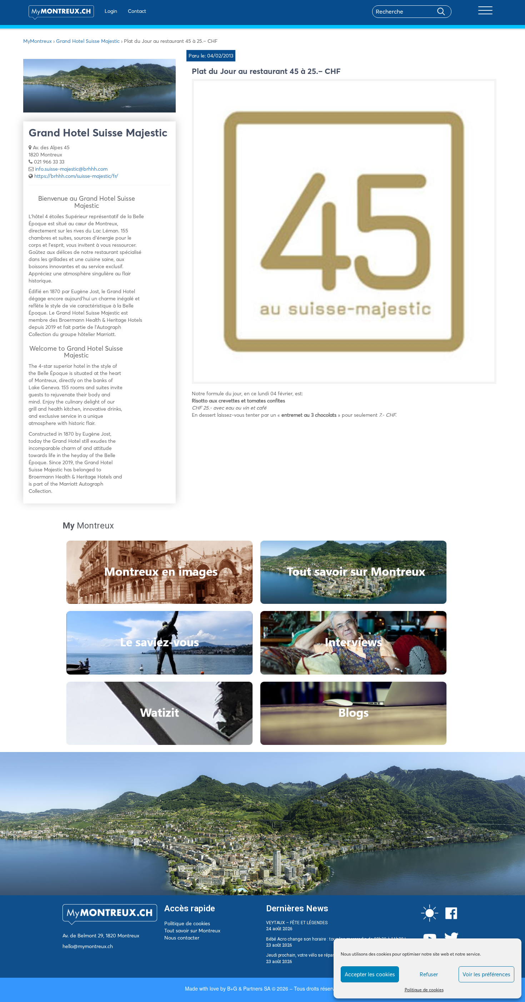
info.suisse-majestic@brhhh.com (71, 169)
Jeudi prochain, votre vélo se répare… (303, 955)
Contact (137, 11)
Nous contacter (181, 938)
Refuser (429, 974)
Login (111, 11)
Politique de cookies (424, 989)
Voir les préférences (486, 974)
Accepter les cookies (370, 974)
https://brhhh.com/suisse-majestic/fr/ (76, 176)
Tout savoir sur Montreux (192, 930)
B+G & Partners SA (248, 988)
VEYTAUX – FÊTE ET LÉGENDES (297, 922)
